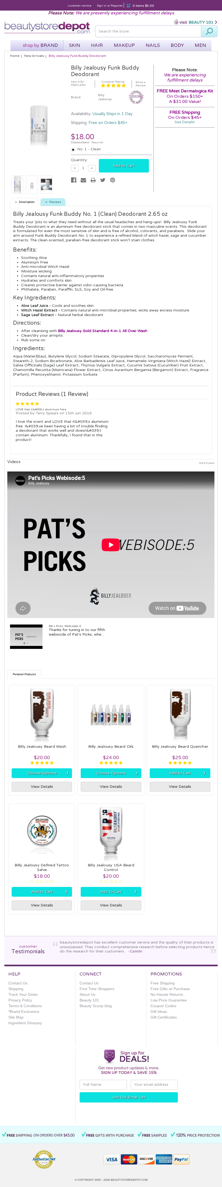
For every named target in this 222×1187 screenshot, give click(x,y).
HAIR (97, 45)
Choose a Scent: (87, 142)
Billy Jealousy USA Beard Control (111, 867)
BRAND (40, 45)
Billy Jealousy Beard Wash (42, 746)
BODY (177, 45)
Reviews (55, 202)
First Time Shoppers (97, 989)
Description (27, 202)
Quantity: (79, 160)
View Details (42, 786)
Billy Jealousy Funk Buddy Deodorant (77, 56)
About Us (87, 994)
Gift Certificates (164, 1017)
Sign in (101, 5)
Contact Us (17, 983)
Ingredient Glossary (25, 1023)
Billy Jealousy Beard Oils (110, 746)
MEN (200, 45)
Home (14, 56)
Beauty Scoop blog (96, 1006)
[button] (79, 1157)
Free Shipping (163, 983)
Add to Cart (187, 773)
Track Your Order (23, 994)
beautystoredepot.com (129, 1179)
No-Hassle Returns (167, 994)
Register (117, 5)
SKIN (74, 45)
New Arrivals (34, 56)
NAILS (153, 45)
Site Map (16, 1017)
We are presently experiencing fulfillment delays (124, 13)
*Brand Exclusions (23, 1011)
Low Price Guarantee (169, 1000)
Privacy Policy (20, 1000)
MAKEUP (124, 45)
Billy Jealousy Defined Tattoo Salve (42, 867)
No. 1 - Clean (89, 149)
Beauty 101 (89, 1000)
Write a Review (141, 84)
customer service (80, 5)
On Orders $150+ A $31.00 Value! (185, 99)
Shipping (15, 989)
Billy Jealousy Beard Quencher (180, 746)
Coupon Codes (163, 1006)
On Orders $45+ (185, 115)
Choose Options (48, 773)
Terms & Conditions (25, 1006)
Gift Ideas (159, 1011)
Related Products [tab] (24, 674)
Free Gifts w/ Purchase (170, 989)
